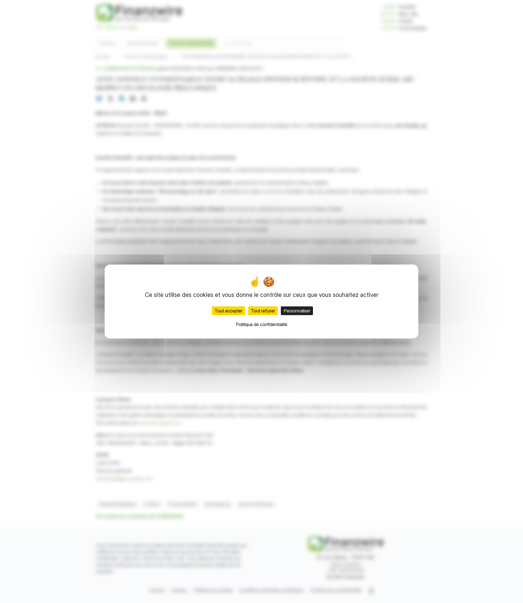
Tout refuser (263, 310)
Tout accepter (228, 310)
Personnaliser (297, 310)
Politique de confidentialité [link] (261, 324)
